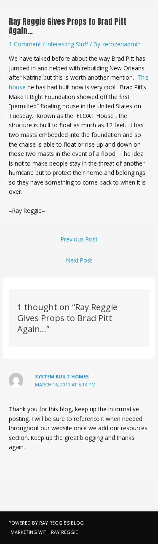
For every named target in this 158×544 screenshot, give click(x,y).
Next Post (79, 260)
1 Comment (25, 44)
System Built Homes (62, 376)
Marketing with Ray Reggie (44, 532)
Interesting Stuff (67, 44)
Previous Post (79, 239)
